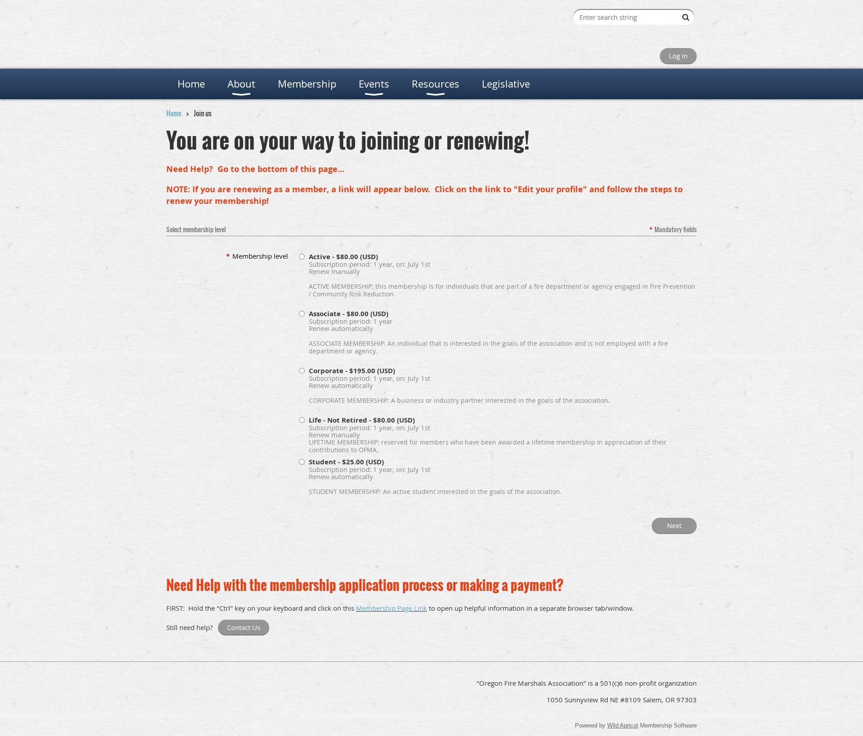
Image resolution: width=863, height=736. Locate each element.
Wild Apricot (622, 725)
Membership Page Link (391, 608)
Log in (678, 55)
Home (174, 113)
